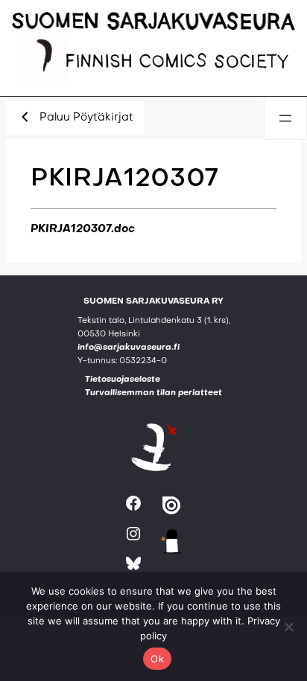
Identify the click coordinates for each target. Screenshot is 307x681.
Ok (157, 659)
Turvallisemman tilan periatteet (153, 393)
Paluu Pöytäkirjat (86, 117)
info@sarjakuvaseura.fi (128, 348)
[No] (288, 626)
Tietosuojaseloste (122, 380)
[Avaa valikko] (285, 118)
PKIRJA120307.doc (83, 229)
